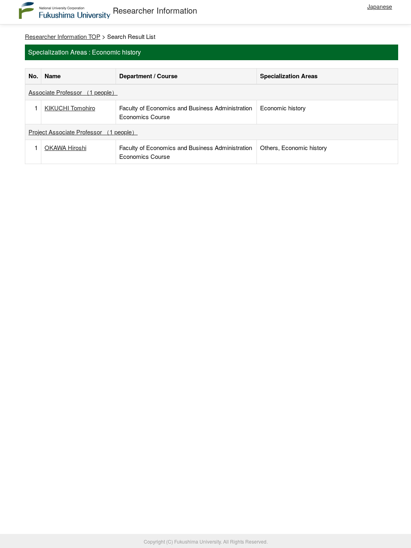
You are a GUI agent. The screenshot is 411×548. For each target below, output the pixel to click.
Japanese (379, 6)
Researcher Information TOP (62, 36)
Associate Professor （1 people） (73, 92)
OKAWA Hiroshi (65, 147)
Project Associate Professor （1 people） (83, 132)
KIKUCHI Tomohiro (70, 108)
